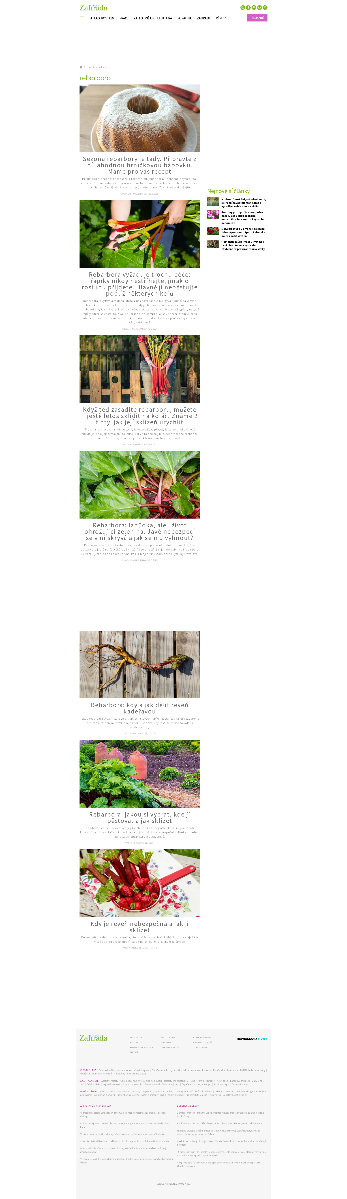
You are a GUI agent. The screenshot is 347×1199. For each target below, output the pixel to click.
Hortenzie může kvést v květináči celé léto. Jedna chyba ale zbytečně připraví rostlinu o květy (243, 245)
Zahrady (204, 18)
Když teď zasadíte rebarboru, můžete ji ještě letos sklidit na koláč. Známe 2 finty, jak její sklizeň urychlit (140, 416)
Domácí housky (130, 1084)
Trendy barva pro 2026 (128, 1094)
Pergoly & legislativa (142, 1091)
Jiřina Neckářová (138, 328)
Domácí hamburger (152, 1080)
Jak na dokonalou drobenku (197, 1070)
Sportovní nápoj (222, 1084)
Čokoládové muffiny (130, 1080)
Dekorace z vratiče (224, 1091)
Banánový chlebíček (240, 1080)
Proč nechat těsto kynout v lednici (115, 1070)
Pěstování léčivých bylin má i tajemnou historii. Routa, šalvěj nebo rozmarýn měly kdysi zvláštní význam (126, 1160)
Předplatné (136, 1037)
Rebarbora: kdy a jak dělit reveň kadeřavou (140, 708)
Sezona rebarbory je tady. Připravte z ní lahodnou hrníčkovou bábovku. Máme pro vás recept (140, 165)
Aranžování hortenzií (104, 1094)
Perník (201, 1080)
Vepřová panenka (111, 1084)
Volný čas (126, 193)
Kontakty (135, 1042)
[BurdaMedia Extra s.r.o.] (245, 1039)
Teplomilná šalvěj (175, 1094)
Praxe (123, 18)
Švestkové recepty (109, 1080)
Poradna (184, 18)
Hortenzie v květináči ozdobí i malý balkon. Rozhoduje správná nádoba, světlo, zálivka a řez (125, 1141)
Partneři (134, 1052)
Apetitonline (168, 1037)
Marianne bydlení (170, 1047)
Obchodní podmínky (202, 1037)
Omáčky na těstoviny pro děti (166, 1070)
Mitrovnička (215, 1094)
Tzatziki (209, 1080)
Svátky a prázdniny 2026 (152, 1094)
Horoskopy (119, 1073)
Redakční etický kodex (141, 1047)
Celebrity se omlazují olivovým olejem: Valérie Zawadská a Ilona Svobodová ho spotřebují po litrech (221, 1143)
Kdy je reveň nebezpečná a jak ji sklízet (140, 927)
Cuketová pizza (141, 1070)
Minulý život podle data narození (96, 1073)
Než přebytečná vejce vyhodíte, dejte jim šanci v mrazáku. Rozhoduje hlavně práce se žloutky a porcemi (218, 1164)
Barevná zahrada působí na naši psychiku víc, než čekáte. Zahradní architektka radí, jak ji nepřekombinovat (123, 1150)
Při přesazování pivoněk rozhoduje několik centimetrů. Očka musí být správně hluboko (122, 1134)
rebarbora (101, 67)
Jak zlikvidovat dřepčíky (235, 1094)
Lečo (192, 1080)
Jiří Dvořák (138, 843)
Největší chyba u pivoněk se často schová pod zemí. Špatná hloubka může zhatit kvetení (243, 232)
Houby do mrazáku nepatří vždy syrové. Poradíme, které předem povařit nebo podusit (219, 1123)
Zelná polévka (93, 1084)
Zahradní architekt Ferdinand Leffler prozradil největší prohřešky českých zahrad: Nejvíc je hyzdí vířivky (220, 1114)
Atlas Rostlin (102, 18)
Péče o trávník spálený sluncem (115, 1091)
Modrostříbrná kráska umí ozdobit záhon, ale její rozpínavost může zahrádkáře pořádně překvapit (123, 1114)
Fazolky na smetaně (150, 1084)
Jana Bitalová (140, 193)
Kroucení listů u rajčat (196, 1094)
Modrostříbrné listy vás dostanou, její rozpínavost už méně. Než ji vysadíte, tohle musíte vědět (243, 202)
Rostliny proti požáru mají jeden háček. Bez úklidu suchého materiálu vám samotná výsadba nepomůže (242, 217)
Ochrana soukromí (202, 1042)
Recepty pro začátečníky (176, 1080)
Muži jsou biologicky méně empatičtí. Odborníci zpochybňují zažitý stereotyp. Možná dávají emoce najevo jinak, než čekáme (218, 1132)
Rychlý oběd (222, 1080)
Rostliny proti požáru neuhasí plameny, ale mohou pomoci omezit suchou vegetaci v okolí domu (124, 1125)
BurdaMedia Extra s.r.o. (177, 1184)
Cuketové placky (240, 1084)
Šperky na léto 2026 (136, 1073)
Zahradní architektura (153, 18)
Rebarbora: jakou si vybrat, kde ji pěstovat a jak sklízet (139, 817)
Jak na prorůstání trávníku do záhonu (193, 1091)
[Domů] (93, 1038)
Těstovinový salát (170, 1084)
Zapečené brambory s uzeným (196, 1084)
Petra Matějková (138, 444)
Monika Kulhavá (138, 560)
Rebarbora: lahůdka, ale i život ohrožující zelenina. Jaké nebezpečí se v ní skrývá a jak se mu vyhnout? (139, 531)
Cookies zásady (200, 1047)
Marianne (166, 1042)
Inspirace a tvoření (164, 1091)
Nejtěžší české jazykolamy (252, 1070)
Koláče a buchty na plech (225, 1070)
